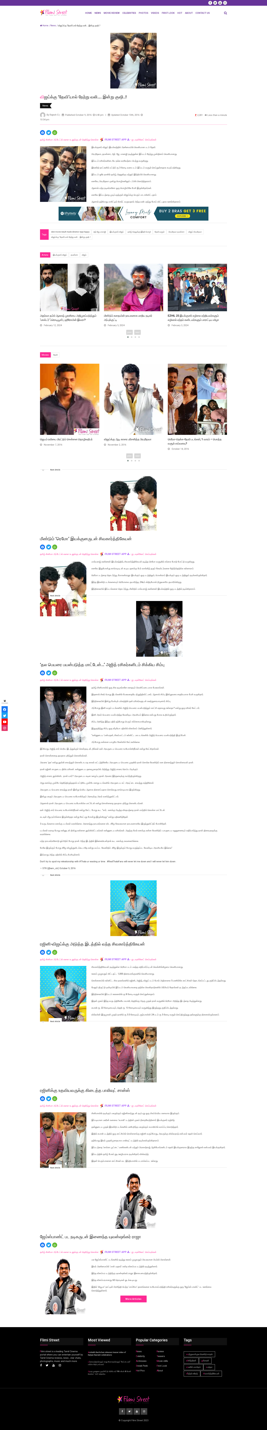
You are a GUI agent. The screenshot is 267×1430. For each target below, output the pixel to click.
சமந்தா (209, 1367)
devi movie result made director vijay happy (70, 232)
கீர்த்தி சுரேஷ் (192, 1373)
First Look (168, 13)
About (189, 13)
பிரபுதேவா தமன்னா (176, 232)
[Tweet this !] (48, 132)
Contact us (202, 13)
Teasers (161, 1356)
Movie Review (112, 13)
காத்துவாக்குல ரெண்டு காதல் (199, 1354)
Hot (179, 13)
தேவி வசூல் (160, 232)
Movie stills (162, 1361)
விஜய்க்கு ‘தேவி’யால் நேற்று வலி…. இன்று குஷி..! (71, 237)
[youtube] (5, 722)
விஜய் (84, 255)
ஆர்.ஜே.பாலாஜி (99, 232)
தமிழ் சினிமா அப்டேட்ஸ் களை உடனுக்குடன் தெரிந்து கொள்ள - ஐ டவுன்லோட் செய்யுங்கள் (98, 139)
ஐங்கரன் (205, 1360)
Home (88, 13)
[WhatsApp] (54, 132)
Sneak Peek (142, 1365)
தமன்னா (74, 255)
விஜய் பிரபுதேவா (195, 232)
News (98, 13)
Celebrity (140, 1356)
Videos (155, 13)
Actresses (141, 1361)
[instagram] (5, 728)
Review (160, 1351)
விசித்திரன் (191, 1360)
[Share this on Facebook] (42, 132)
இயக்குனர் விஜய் (117, 232)
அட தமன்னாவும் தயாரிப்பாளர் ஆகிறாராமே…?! (130, 439)
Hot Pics (140, 1370)
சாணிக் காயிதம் (193, 1367)
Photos (143, 13)
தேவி (55, 355)
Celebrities (129, 13)
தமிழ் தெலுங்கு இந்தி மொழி (139, 232)
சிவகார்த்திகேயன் (211, 1373)
